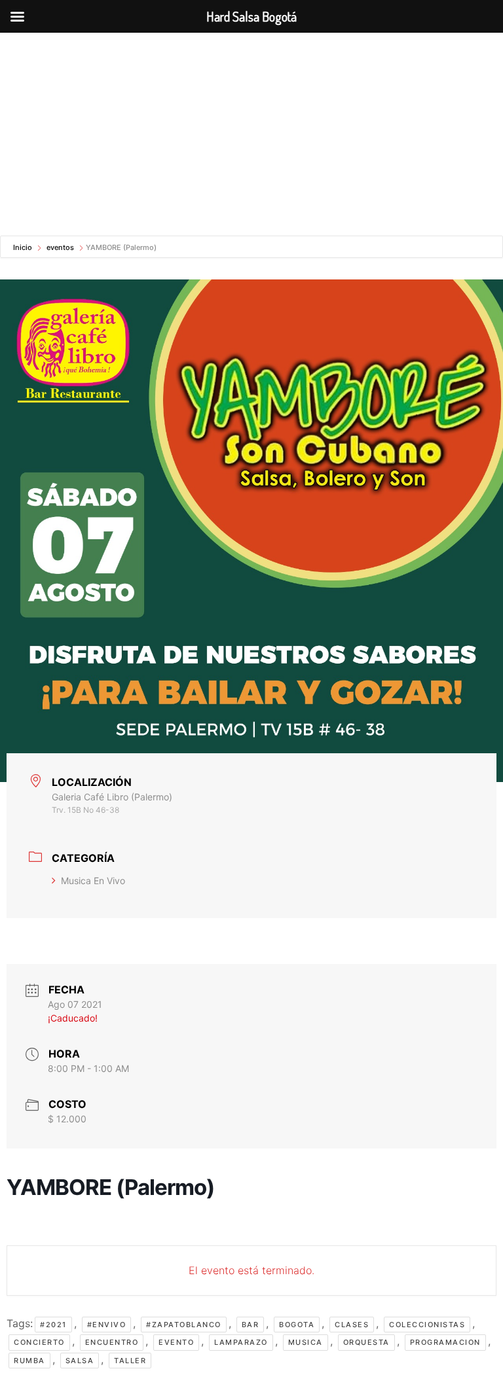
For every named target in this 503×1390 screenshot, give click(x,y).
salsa (79, 1360)
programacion (445, 1342)
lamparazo (241, 1342)
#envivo (106, 1324)
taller (130, 1360)
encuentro (112, 1342)
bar (250, 1324)
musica (305, 1342)
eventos (60, 247)
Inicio (23, 247)
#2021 (53, 1324)
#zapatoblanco (183, 1324)
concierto (39, 1342)
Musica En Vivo (93, 880)
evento (176, 1342)
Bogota (296, 1324)
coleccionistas (427, 1324)
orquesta (366, 1342)
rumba (29, 1360)
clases (352, 1324)
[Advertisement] (251, 131)
